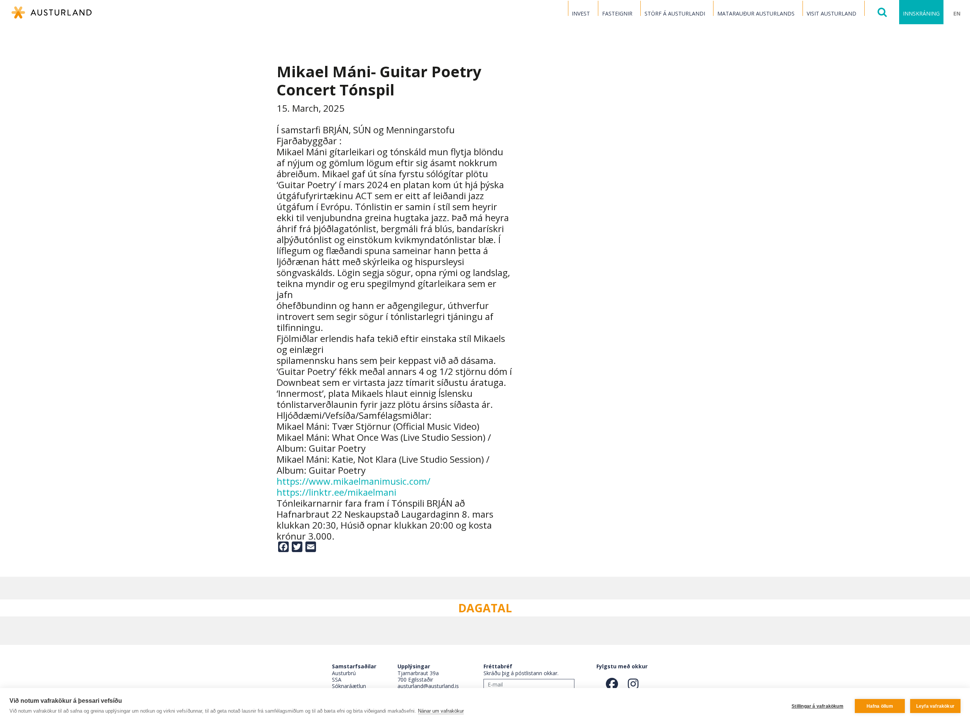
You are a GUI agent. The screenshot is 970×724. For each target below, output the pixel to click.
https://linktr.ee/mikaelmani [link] (336, 492)
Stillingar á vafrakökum (817, 706)
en (957, 13)
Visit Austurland (831, 13)
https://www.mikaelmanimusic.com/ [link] (353, 481)
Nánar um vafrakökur (441, 711)
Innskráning (921, 13)
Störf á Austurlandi (675, 13)
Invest (581, 13)
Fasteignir (617, 13)
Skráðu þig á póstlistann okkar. (521, 673)
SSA (336, 679)
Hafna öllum (880, 706)
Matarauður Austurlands (756, 13)
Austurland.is (51, 12)
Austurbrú (344, 673)
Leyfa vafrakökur (935, 706)
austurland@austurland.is (428, 686)
